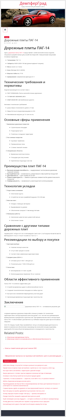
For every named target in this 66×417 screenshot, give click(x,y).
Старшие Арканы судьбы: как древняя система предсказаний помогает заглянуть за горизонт (30, 388)
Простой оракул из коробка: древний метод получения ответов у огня (24, 391)
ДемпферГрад (33, 3)
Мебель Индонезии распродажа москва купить (17, 381)
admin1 (15, 43)
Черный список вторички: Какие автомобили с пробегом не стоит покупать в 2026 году (28, 368)
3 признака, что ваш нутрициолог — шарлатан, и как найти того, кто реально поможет (29, 378)
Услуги (6, 37)
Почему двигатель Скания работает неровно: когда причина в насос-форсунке (26, 401)
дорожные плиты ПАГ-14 (16, 52)
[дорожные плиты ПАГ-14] (14, 306)
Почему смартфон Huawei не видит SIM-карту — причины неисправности (24, 393)
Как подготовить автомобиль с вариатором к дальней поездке (21, 370)
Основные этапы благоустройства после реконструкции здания (21, 376)
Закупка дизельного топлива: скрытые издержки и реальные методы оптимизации (27, 373)
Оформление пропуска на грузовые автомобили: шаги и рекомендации (34, 356)
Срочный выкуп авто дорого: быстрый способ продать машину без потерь (25, 404)
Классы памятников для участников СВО (20, 348)
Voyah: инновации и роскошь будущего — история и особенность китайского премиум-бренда (31, 399)
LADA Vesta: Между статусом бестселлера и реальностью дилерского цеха (25, 365)
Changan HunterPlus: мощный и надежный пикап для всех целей (21, 396)
